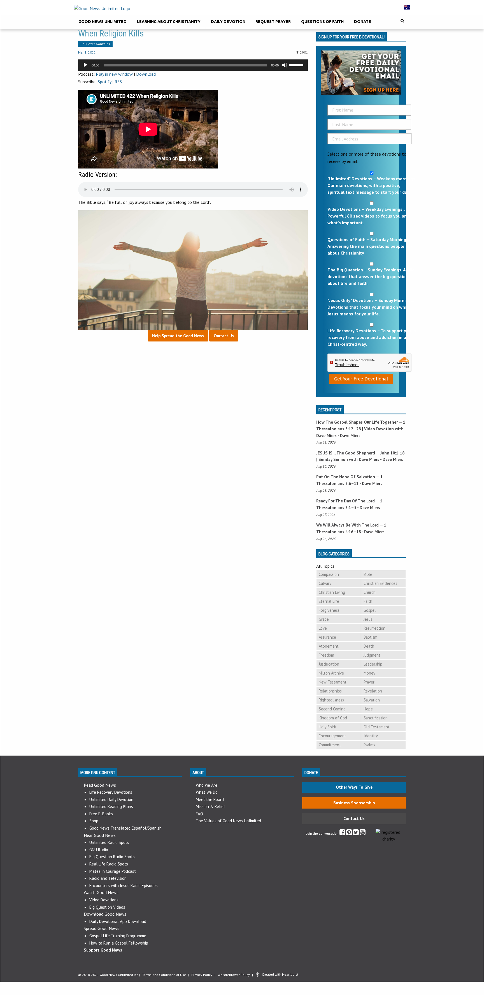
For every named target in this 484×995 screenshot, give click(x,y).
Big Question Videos (107, 907)
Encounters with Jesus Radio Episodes (123, 885)
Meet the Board (210, 799)
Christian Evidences (380, 583)
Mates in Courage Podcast (112, 871)
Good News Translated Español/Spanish (125, 828)
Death (369, 646)
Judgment (372, 655)
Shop (93, 820)
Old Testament (377, 726)
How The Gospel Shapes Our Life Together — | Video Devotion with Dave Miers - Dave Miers (360, 428)
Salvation (372, 700)
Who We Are (206, 785)
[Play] (85, 65)
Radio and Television (108, 878)
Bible (368, 574)
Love (323, 628)
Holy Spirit (328, 726)
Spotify (104, 81)
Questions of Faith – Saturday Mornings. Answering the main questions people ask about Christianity (370, 246)
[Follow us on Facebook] (342, 833)
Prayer (369, 682)
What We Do (207, 792)
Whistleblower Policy (234, 975)
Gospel (370, 610)
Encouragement (332, 735)
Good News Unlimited (102, 21)
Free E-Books (101, 813)
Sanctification (376, 718)
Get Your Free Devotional (361, 378)
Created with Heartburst (280, 974)
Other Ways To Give (354, 787)
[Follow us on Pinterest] (349, 833)
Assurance (327, 637)
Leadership (373, 664)
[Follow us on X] (356, 833)
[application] (193, 65)
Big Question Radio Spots (112, 856)
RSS (118, 81)
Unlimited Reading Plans (111, 806)
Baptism (370, 637)
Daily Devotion (228, 21)
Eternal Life (329, 601)
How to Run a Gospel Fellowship (118, 943)
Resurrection (374, 628)
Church (370, 592)
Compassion (329, 574)
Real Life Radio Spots (108, 864)
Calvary (325, 583)
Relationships (330, 691)
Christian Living (332, 592)
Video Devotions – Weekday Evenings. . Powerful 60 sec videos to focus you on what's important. (367, 215)
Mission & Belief (210, 806)
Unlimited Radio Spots (109, 842)
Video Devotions (103, 899)
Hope (368, 709)
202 (91, 52)
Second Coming (332, 709)
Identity (371, 735)
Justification (329, 664)
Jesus (368, 619)
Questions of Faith (322, 21)
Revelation (373, 691)
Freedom (326, 655)
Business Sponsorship (354, 802)
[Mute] (285, 65)
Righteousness (331, 700)
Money (369, 673)
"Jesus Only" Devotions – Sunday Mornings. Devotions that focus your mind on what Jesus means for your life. (370, 307)
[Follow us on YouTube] (363, 833)
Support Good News (103, 950)
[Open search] (402, 21)
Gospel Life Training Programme (117, 935)
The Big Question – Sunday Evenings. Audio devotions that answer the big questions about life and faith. (371, 276)
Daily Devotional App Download (117, 921)
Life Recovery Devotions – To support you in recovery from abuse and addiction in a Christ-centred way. (371, 337)
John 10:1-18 (392, 453)
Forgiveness (329, 610)
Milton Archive (331, 673)
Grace (324, 619)
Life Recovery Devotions (110, 792)
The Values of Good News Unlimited (228, 820)
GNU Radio (98, 849)
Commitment (330, 744)
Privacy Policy (201, 975)
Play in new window (114, 74)
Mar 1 (82, 52)
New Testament (332, 682)
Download (146, 74)
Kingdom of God (333, 718)
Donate (362, 21)
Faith (368, 601)
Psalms (369, 744)
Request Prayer (273, 21)
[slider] (297, 64)
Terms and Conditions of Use (164, 975)
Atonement (329, 646)
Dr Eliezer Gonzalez (95, 44)
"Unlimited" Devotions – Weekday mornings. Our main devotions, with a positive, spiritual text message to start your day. (371, 185)
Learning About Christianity (169, 21)
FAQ (199, 813)
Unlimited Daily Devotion (111, 799)
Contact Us (354, 818)
